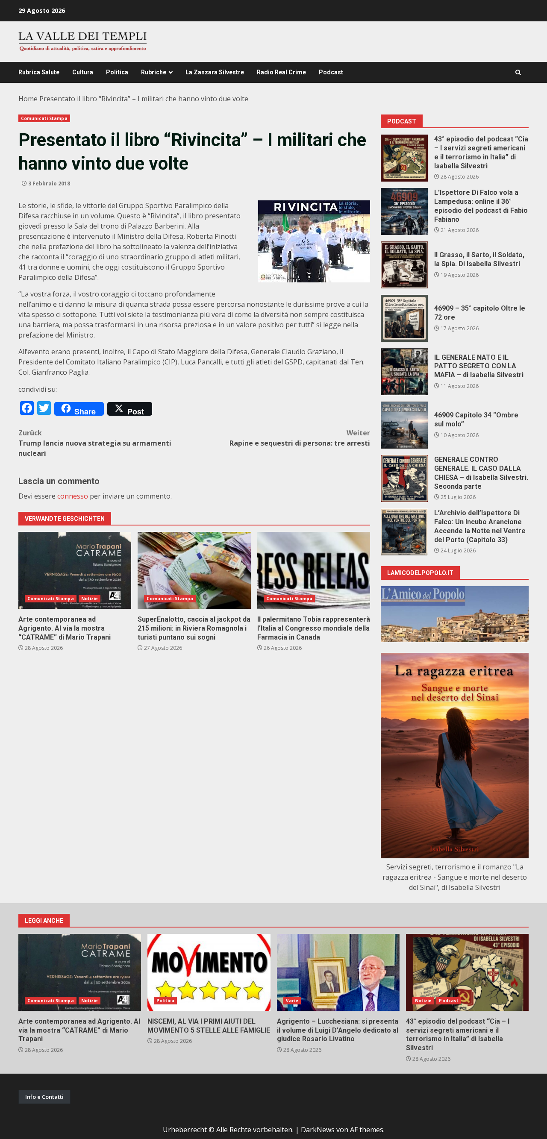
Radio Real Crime (281, 72)
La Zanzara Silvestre (214, 72)
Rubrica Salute (38, 72)
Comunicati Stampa (44, 118)
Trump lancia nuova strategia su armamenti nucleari (94, 443)
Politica (117, 72)
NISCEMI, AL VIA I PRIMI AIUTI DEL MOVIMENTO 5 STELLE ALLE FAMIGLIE (208, 972)
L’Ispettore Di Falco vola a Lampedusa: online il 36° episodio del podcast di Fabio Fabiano (404, 211)
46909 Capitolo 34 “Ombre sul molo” (404, 425)
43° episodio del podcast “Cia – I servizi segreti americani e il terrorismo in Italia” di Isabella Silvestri (404, 158)
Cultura (82, 72)
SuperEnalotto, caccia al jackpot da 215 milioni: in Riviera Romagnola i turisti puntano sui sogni (194, 570)
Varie (292, 1001)
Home (28, 98)
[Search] (518, 72)
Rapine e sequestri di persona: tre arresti (299, 438)
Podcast (331, 72)
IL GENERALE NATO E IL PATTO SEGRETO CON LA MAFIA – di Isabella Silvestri (404, 371)
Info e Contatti (44, 1097)
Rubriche (153, 72)
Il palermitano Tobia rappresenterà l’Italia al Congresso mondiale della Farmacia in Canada (313, 570)
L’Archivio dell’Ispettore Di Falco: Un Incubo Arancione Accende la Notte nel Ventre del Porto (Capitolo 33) (404, 531)
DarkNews (318, 1129)
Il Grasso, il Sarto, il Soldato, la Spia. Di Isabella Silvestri (404, 264)
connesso (72, 496)
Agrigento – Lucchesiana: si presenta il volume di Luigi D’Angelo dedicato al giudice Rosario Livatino (338, 972)
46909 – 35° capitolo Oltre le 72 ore (404, 318)
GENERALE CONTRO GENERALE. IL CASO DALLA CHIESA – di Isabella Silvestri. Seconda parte (404, 478)
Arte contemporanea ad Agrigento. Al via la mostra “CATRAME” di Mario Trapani (74, 570)
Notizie (89, 599)
